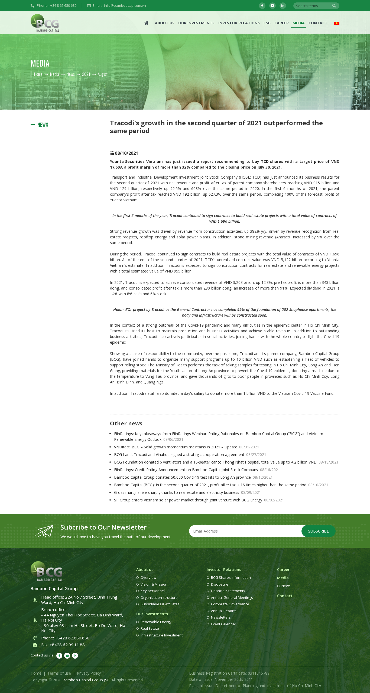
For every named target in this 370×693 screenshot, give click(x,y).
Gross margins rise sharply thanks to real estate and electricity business (187, 492)
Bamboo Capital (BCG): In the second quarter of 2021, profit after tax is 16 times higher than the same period (221, 484)
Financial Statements (228, 590)
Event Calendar (223, 624)
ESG (267, 22)
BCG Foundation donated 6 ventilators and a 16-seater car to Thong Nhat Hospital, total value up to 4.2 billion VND (226, 462)
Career (281, 22)
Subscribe (318, 531)
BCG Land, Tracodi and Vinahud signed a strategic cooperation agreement (190, 454)
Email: (119, 5)
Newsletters (221, 617)
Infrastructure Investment (162, 635)
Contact (318, 22)
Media (299, 22)
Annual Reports (223, 610)
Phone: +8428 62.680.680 (65, 638)
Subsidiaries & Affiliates (160, 604)
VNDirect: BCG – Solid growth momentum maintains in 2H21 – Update (186, 446)
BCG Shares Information (231, 577)
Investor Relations (239, 22)
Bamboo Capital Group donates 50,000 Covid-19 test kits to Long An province (193, 477)
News (42, 124)
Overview (148, 577)
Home (36, 673)
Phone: (56, 5)
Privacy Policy (89, 673)
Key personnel (153, 590)
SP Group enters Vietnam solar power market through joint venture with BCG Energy (199, 499)
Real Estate (150, 628)
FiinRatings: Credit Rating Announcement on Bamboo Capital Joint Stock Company (197, 469)
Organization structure (159, 597)
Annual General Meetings (232, 597)
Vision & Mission (154, 584)
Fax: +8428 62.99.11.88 (63, 644)
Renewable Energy (156, 621)
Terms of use (59, 673)
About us (164, 22)
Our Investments (196, 22)
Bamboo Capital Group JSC (86, 679)
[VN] (336, 22)
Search (334, 6)
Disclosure (219, 584)
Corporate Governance (230, 604)
